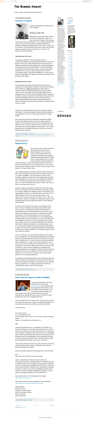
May (71, 99)
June (71, 85)
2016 (70, 69)
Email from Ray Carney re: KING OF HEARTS (32, 277)
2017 (70, 67)
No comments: (31, 133)
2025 (70, 54)
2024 (70, 56)
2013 (70, 74)
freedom (20, 134)
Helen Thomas (38, 134)
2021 (70, 61)
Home (35, 405)
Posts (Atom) (23, 407)
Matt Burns (61, 26)
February (72, 104)
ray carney (30, 400)
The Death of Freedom (23, 21)
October (71, 82)
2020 (70, 62)
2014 (70, 72)
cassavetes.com (36, 286)
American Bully (21, 143)
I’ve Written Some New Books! (70, 22)
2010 (70, 79)
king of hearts (21, 400)
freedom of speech (25, 134)
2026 (70, 52)
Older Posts (52, 405)
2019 (70, 64)
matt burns (25, 400)
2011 (70, 77)
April (71, 100)
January (71, 105)
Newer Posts (18, 405)
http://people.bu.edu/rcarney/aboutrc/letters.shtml (29, 383)
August (71, 84)
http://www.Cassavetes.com (23, 378)
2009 (70, 107)
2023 (70, 57)
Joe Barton (44, 134)
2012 (70, 76)
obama (47, 134)
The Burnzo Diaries (27, 6)
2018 (70, 66)
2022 (70, 59)
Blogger (51, 417)
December (72, 80)
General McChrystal (32, 134)
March (71, 102)
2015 (70, 71)
